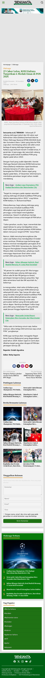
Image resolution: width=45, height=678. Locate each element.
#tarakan (7, 613)
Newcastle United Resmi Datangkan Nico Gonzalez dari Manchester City (32, 389)
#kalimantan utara (11, 618)
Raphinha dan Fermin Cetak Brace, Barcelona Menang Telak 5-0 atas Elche (12, 465)
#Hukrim (7, 630)
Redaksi (16, 671)
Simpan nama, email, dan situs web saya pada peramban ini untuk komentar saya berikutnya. (20, 515)
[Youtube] (27, 366)
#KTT (6, 639)
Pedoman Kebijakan (9, 675)
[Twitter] (18, 366)
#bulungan (8, 626)
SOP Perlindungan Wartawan (29, 675)
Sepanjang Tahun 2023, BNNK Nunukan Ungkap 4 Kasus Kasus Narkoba (33, 375)
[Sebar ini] (28, 80)
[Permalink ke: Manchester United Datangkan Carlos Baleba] (32, 434)
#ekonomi (8, 647)
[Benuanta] (23, 2)
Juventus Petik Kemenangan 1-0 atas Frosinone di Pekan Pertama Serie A (31, 465)
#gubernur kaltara (11, 635)
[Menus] (3, 2)
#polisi (6, 643)
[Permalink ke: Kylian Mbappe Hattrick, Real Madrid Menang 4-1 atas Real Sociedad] (12, 434)
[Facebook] (14, 366)
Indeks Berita (6, 671)
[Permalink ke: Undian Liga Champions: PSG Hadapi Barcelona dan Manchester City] (12, 414)
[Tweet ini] (32, 80)
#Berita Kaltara (10, 609)
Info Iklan (25, 671)
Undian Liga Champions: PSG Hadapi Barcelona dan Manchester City (12, 389)
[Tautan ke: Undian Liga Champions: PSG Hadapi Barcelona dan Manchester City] (22, 554)
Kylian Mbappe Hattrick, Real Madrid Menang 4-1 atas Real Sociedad (12, 396)
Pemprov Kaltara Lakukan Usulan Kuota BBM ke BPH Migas (12, 375)
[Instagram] (22, 366)
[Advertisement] (22, 38)
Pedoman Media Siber (22, 673)
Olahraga (7, 68)
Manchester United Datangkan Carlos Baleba (30, 396)
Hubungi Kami (7, 673)
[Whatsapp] (28, 85)
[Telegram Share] (36, 80)
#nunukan (7, 622)
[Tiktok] (31, 366)
